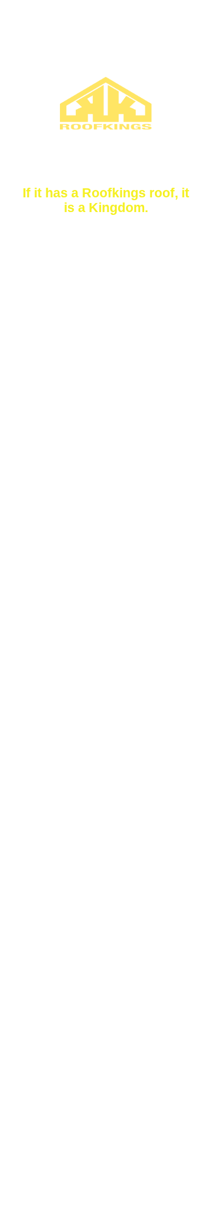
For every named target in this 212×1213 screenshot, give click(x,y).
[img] (106, 606)
